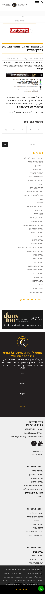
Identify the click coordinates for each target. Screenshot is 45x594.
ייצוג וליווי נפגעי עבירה (33, 195)
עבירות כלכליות (37, 232)
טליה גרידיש (11, 59)
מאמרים (40, 202)
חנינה (41, 184)
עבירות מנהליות (37, 243)
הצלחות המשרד (36, 173)
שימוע (40, 284)
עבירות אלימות (37, 221)
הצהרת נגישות (38, 451)
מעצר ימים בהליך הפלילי (33, 489)
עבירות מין (39, 236)
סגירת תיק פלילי (36, 217)
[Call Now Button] (41, 589)
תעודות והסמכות (36, 292)
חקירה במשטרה (36, 187)
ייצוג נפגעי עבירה (36, 563)
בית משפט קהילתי (35, 161)
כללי (41, 199)
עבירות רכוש (38, 273)
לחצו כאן (39, 112)
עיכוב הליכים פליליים (34, 531)
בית (23, 16)
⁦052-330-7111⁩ (12, 362)
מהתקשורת (19, 20)
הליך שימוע (38, 520)
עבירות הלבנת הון (36, 228)
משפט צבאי (38, 527)
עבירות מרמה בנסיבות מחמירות (30, 247)
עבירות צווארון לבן (35, 266)
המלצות (40, 496)
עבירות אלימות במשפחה (33, 225)
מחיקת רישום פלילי (35, 206)
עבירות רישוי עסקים (35, 269)
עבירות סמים (38, 262)
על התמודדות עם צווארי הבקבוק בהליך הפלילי (22, 48)
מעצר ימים (38, 210)
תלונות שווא (38, 288)
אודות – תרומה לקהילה (33, 158)
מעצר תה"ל (38, 213)
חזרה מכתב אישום (35, 180)
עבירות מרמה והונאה (35, 251)
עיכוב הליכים (37, 280)
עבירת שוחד (38, 277)
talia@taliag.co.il (31, 433)
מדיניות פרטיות (37, 454)
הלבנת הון (39, 165)
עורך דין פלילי (37, 470)
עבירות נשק (38, 254)
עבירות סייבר (38, 258)
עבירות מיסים (37, 240)
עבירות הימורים (37, 555)
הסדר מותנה (38, 169)
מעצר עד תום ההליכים (34, 492)
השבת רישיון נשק (36, 176)
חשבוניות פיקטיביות (35, 191)
